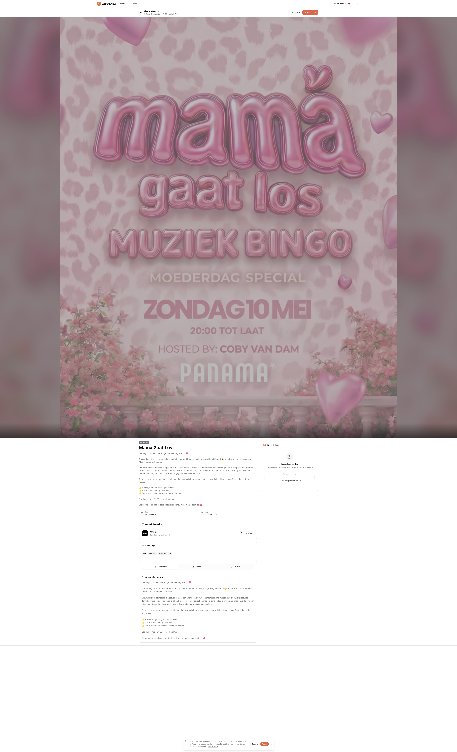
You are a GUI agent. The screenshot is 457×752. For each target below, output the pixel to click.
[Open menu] (358, 4)
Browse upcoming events (291, 481)
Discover (123, 4)
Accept (264, 744)
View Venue (248, 533)
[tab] (160, 566)
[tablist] (198, 567)
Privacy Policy (213, 746)
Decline (255, 744)
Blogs (135, 4)
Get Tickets (311, 12)
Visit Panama (291, 474)
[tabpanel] (198, 607)
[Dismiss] (271, 744)
